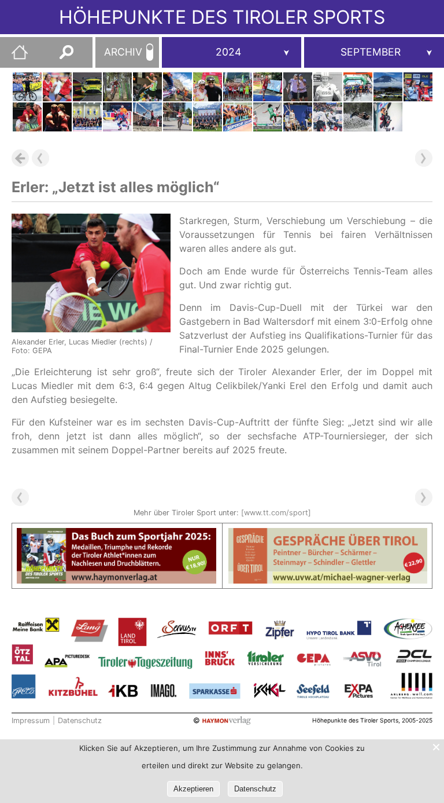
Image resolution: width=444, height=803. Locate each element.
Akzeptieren (193, 788)
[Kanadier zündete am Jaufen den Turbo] (27, 86)
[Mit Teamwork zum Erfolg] (418, 86)
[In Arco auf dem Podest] (387, 116)
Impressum (31, 720)
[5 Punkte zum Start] (117, 116)
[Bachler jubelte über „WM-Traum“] (387, 86)
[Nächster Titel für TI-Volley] (237, 116)
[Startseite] (14, 57)
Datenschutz (80, 720)
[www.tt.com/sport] (276, 512)
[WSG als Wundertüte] (267, 116)
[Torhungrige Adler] (327, 116)
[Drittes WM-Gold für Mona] (177, 116)
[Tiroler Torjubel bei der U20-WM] (57, 86)
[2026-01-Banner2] (328, 535)
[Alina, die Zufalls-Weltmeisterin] (357, 116)
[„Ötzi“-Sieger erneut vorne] (207, 86)
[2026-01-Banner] (116, 535)
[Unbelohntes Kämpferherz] (297, 86)
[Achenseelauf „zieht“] (237, 86)
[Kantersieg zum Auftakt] (297, 116)
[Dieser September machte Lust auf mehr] (87, 116)
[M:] (374, 52)
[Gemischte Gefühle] (117, 86)
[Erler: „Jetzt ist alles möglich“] (27, 116)
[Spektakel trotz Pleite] (57, 116)
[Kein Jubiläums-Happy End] (87, 86)
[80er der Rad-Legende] (327, 86)
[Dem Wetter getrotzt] (357, 86)
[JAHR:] (232, 52)
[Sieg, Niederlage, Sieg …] (147, 86)
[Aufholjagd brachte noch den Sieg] (207, 116)
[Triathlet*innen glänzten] (267, 86)
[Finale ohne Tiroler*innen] (147, 116)
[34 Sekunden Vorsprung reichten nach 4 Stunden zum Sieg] (177, 86)
